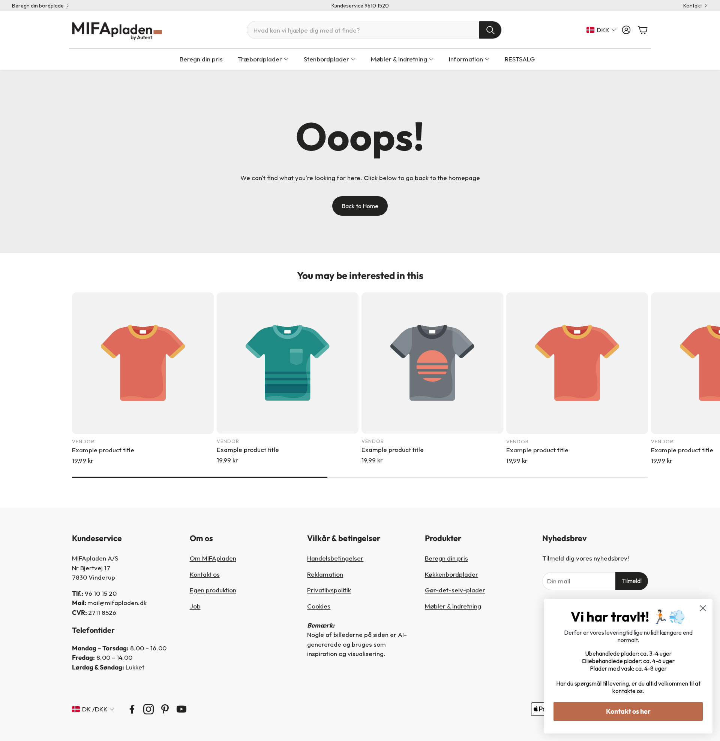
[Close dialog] (703, 608)
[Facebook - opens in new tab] (132, 709)
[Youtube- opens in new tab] (181, 709)
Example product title (103, 450)
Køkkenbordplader (451, 574)
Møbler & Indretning (453, 606)
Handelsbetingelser (335, 558)
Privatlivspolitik (329, 590)
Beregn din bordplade (38, 5)
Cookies (318, 606)
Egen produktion (213, 590)
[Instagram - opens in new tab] (148, 709)
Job (195, 606)
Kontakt (692, 5)
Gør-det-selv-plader (455, 590)
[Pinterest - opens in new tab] (165, 709)
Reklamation (325, 574)
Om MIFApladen (213, 558)
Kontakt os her (628, 711)
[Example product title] (143, 363)
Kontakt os (205, 574)
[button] (374, 30)
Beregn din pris (446, 558)
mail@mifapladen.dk (117, 603)
